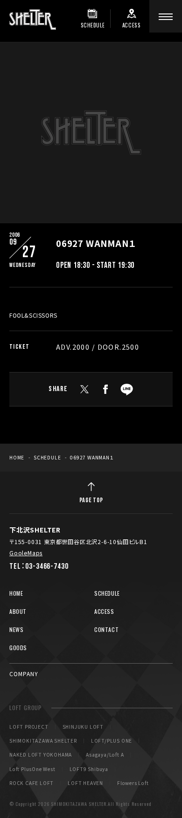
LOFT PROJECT (29, 727)
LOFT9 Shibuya (89, 769)
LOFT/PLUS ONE (111, 740)
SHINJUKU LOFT (83, 727)
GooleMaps (25, 553)
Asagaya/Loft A (105, 754)
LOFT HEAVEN (85, 783)
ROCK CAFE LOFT (31, 783)
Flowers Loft (133, 783)
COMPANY (23, 674)
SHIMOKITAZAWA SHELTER (43, 740)
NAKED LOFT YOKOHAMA (40, 754)
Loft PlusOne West (32, 769)
